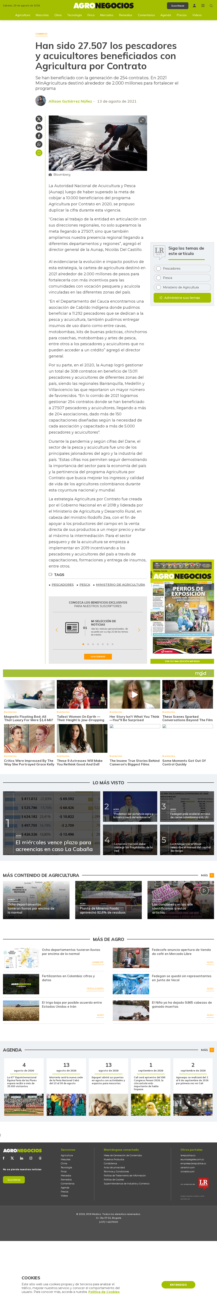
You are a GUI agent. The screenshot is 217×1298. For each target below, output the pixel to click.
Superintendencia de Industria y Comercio (126, 1183)
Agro (210, 962)
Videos (197, 15)
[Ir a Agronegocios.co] (22, 1150)
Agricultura (22, 15)
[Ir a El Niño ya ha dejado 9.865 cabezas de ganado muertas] (131, 1010)
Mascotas (42, 15)
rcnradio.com (188, 1171)
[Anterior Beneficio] (56, 630)
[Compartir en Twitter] (39, 118)
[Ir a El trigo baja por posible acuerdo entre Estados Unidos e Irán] (21, 1010)
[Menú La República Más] (203, 5)
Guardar (39, 152)
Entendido (178, 1284)
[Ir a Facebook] (3, 1158)
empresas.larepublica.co (193, 1163)
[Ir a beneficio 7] (112, 644)
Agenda (165, 15)
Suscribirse (13, 1179)
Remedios (125, 15)
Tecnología (74, 15)
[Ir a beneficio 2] (88, 644)
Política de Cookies (114, 1179)
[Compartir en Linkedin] (39, 127)
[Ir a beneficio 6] (107, 644)
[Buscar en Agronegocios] (211, 5)
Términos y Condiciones (116, 1171)
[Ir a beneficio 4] (98, 644)
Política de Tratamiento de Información (125, 1175)
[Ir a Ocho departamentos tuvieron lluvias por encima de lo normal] (21, 958)
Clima (58, 15)
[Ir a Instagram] (30, 1158)
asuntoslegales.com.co (192, 1159)
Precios (182, 15)
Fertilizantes (95, 988)
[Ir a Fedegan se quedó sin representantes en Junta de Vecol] (131, 984)
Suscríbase (177, 5)
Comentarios (146, 15)
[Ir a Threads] (40, 1158)
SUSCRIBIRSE (98, 656)
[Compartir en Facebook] (39, 135)
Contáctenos (110, 1163)
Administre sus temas (182, 298)
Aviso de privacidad (114, 1167)
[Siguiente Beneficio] (139, 630)
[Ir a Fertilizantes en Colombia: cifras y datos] (21, 984)
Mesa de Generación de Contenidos (123, 1155)
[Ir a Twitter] (12, 1158)
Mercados (106, 15)
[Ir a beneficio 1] (83, 644)
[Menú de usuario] (194, 5)
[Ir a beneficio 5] (103, 644)
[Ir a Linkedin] (21, 1158)
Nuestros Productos (114, 1159)
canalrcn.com (188, 1167)
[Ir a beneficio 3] (93, 644)
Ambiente (98, 962)
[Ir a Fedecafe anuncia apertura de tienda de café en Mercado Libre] (131, 958)
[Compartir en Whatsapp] (39, 144)
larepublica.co (188, 1155)
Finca (91, 15)
